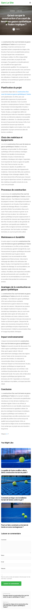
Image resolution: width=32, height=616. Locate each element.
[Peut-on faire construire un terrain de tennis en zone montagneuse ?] (16, 512)
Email (2, 562)
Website (3, 568)
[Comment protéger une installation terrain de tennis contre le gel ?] (16, 485)
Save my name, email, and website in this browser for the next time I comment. (15, 577)
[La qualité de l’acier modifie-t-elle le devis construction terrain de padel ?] (16, 458)
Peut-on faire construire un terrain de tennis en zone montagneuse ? (14, 526)
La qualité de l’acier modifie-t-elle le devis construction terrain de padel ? (14, 471)
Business (12, 11)
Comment (3, 539)
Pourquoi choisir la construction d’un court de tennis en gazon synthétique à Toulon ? (16, 596)
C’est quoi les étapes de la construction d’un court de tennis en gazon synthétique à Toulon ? (15, 605)
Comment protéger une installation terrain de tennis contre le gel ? (13, 499)
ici (7, 434)
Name (2, 555)
